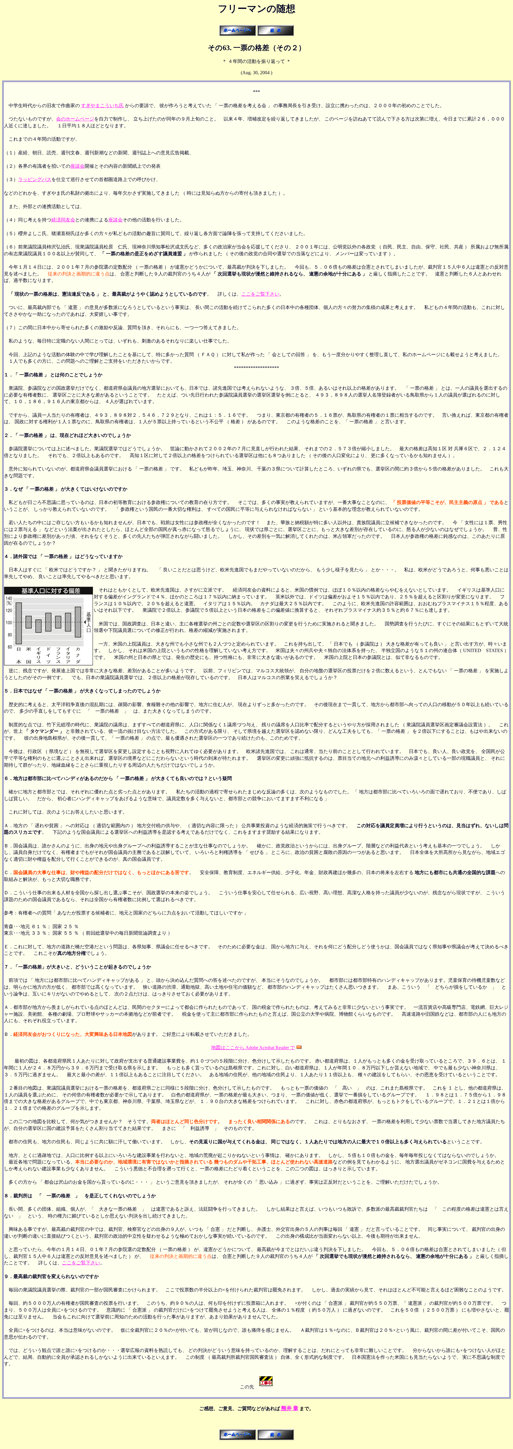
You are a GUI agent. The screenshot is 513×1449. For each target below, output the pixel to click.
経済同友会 (63, 219)
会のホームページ (75, 118)
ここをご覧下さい (260, 294)
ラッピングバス (34, 179)
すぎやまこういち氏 (102, 105)
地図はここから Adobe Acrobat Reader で (253, 1047)
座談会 (77, 166)
